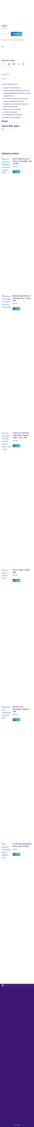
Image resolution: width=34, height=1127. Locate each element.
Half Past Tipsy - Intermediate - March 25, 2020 (21, 709)
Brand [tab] (4, 79)
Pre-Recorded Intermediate (16, 40)
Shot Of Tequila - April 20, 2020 (21, 571)
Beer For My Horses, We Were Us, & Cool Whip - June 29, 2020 (22, 161)
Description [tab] (6, 74)
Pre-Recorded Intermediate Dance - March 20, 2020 (22, 845)
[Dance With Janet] (8, 52)
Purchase (16, 34)
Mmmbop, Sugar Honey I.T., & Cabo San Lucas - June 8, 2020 (22, 298)
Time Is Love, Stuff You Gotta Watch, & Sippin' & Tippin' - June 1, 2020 (21, 435)
